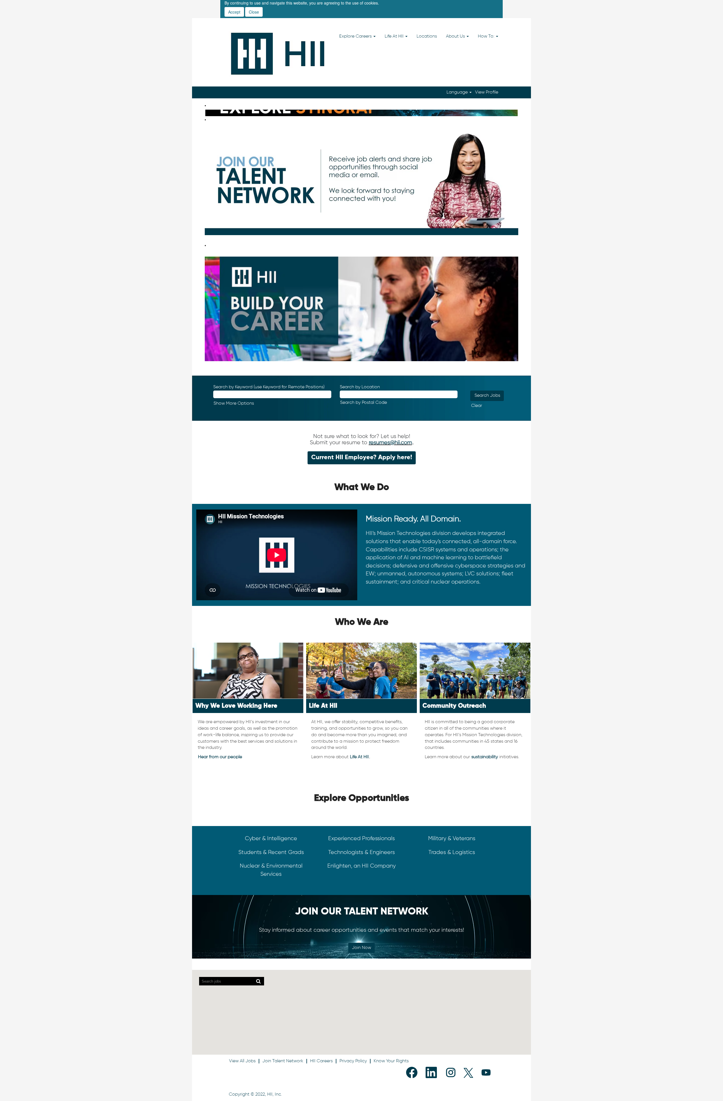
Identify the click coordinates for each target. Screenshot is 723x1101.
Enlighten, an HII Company (361, 866)
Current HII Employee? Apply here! (361, 457)
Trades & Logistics (451, 852)
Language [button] (458, 92)
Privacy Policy (353, 1061)
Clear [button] (476, 406)
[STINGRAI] (206, 112)
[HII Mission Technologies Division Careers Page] (278, 54)
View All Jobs (242, 1061)
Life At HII (359, 757)
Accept (234, 12)
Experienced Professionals (361, 838)
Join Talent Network (282, 1061)
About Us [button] (456, 36)
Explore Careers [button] (356, 36)
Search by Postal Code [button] (363, 402)
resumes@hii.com (390, 442)
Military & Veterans (451, 838)
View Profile (486, 92)
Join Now (361, 948)
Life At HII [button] (395, 36)
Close (254, 12)
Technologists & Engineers (361, 852)
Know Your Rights (391, 1061)
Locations (427, 36)
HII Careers (321, 1061)
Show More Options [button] (234, 403)
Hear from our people (220, 757)
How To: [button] (486, 36)
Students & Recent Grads (271, 852)
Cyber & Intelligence (271, 838)
